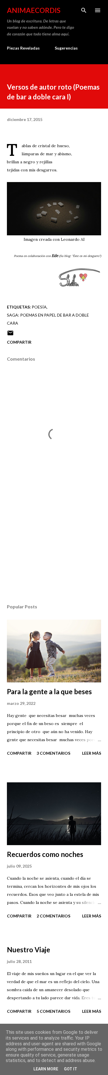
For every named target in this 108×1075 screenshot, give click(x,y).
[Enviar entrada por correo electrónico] (10, 334)
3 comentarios (53, 753)
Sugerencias (66, 48)
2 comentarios (53, 915)
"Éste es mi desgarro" (86, 256)
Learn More (45, 1069)
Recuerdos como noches (45, 854)
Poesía (39, 306)
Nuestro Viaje (28, 949)
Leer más (91, 753)
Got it (70, 1069)
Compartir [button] (19, 342)
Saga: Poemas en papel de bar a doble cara (48, 319)
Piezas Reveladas (23, 48)
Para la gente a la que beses (49, 691)
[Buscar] (83, 10)
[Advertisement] (54, 549)
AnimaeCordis (33, 10)
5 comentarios (53, 1011)
